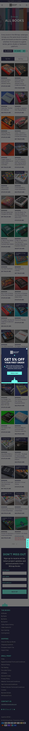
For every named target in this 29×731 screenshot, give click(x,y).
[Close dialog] (26, 348)
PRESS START (14, 373)
